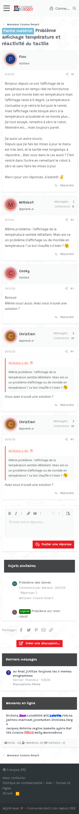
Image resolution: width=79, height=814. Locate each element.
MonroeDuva (52, 732)
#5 (72, 439)
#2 (72, 220)
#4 (72, 351)
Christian (27, 334)
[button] (6, 8)
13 (73, 338)
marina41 (25, 720)
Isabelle (49, 728)
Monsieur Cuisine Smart (36, 598)
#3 (72, 288)
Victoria (12, 715)
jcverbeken (42, 720)
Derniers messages (21, 659)
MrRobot (26, 203)
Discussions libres (26, 684)
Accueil (8, 793)
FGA (65, 715)
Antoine (25, 728)
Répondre (67, 185)
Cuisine (17, 732)
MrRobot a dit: (19, 363)
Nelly (38, 732)
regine (37, 728)
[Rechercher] (74, 8)
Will (46, 715)
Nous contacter (14, 778)
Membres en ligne (20, 703)
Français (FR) (16, 770)
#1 (72, 74)
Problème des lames (35, 582)
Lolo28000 (35, 715)
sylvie (60, 728)
